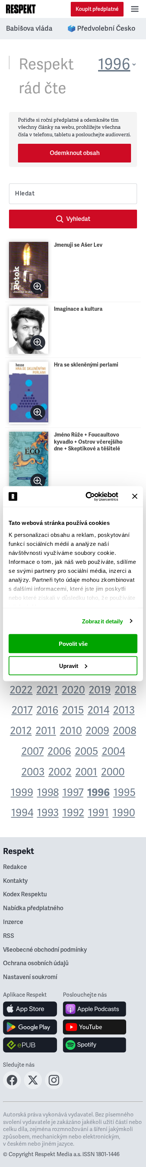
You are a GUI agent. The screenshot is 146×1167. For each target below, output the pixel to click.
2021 (47, 690)
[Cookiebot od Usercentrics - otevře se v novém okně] (88, 496)
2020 (73, 690)
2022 (21, 690)
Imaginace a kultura (78, 309)
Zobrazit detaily (102, 621)
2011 (46, 730)
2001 (86, 772)
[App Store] (30, 1009)
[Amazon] (30, 1044)
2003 (33, 772)
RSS (8, 936)
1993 (48, 812)
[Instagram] (54, 1087)
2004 (113, 751)
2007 (32, 751)
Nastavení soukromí (30, 977)
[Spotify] (94, 1044)
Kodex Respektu (25, 894)
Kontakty (15, 881)
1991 (98, 812)
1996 (98, 792)
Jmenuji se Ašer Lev (78, 245)
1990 (124, 812)
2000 (113, 772)
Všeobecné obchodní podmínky (45, 950)
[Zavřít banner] (134, 496)
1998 (48, 792)
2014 (98, 710)
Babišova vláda (29, 28)
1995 (124, 792)
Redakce (15, 867)
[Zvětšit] (37, 286)
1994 (22, 812)
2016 (47, 710)
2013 (124, 710)
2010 (71, 730)
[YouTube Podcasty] (94, 1026)
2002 (60, 772)
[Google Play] (30, 1026)
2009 (97, 730)
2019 (100, 690)
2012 (21, 730)
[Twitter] (33, 1087)
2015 (73, 710)
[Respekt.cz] (21, 8)
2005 (86, 751)
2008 (124, 730)
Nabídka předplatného (33, 908)
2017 (22, 710)
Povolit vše (73, 644)
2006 (59, 751)
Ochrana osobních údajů (36, 963)
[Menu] (135, 9)
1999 (22, 792)
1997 (73, 792)
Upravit (68, 665)
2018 (125, 690)
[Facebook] (12, 1087)
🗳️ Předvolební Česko (101, 28)
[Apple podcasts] (94, 1009)
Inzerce (13, 922)
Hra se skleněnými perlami (86, 365)
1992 (73, 812)
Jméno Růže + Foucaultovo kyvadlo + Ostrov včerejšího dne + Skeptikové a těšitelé (88, 442)
